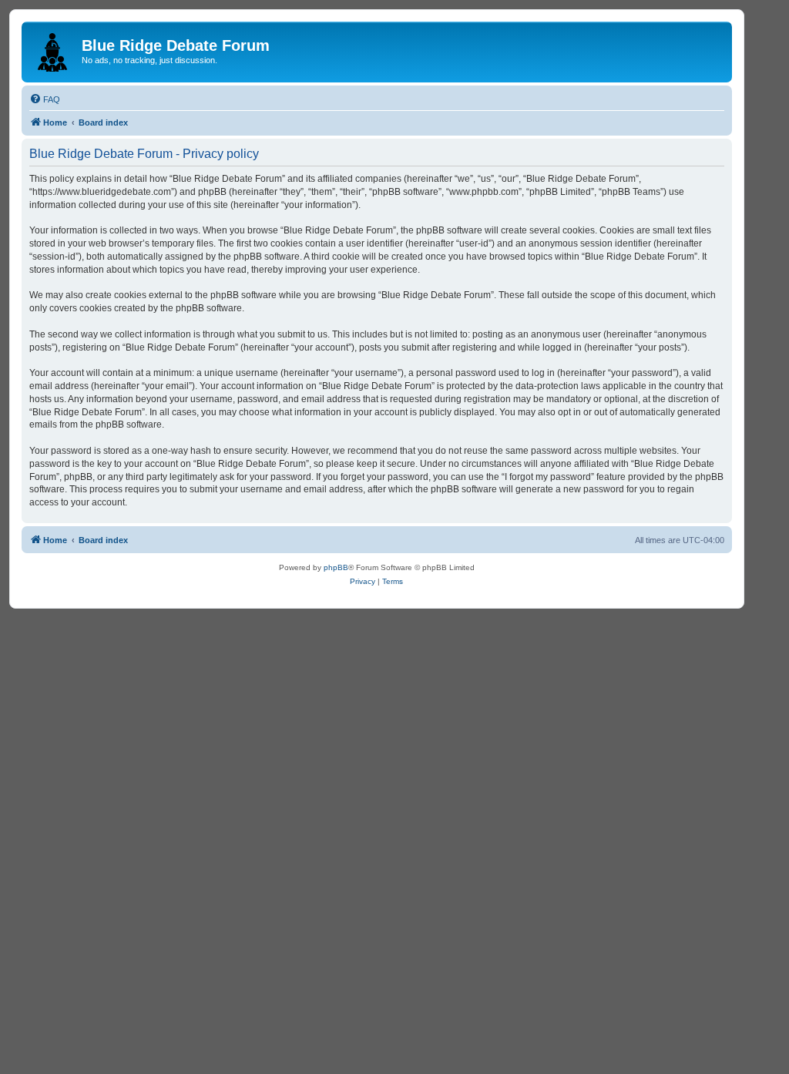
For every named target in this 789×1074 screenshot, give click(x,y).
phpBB (336, 567)
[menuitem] (44, 99)
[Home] (53, 49)
